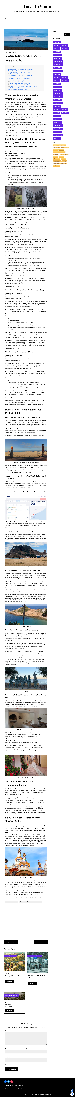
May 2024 (56, 112)
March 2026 (57, 52)
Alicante (61, 149)
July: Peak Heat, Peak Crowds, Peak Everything (21, 75)
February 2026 (57, 55)
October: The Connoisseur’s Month (18, 77)
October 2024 (57, 100)
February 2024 (57, 119)
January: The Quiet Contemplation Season (20, 72)
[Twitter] (8, 1081)
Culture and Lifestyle (34, 18)
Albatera (62, 147)
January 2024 (57, 122)
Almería (63, 152)
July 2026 (56, 45)
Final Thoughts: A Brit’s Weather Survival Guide (19, 89)
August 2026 (57, 42)
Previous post (10, 942)
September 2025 (58, 71)
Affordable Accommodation (59, 145)
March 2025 (57, 84)
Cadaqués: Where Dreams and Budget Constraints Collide (24, 86)
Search (54, 31)
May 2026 (56, 48)
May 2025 (56, 80)
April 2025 (64, 80)
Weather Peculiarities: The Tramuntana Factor (19, 87)
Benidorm (56, 163)
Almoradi (56, 154)
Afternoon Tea (56, 147)
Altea (61, 154)
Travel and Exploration (50, 18)
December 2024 (58, 93)
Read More (9, 981)
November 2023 (57, 128)
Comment (8, 1031)
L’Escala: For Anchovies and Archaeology (19, 84)
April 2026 (64, 48)
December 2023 (58, 125)
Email (28, 1049)
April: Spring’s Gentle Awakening (18, 74)
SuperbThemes (47, 1094)
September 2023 (58, 135)
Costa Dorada (10, 103)
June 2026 (64, 45)
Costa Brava (38, 902)
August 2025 (57, 74)
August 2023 (57, 138)
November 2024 (57, 96)
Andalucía (66, 154)
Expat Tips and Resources (66, 18)
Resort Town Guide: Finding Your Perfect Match (19, 78)
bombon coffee (56, 165)
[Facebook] (5, 1081)
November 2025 (57, 64)
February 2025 (57, 87)
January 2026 (57, 58)
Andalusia (55, 156)
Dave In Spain (37, 6)
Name (7, 1049)
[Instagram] (11, 1081)
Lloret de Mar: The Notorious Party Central (20, 80)
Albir (67, 147)
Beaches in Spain (57, 161)
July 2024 (56, 109)
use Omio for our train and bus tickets (35, 492)
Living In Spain (6, 18)
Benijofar (63, 163)
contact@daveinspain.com (17, 1085)
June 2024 (64, 109)
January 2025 (57, 90)
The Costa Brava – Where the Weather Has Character (21, 69)
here (8, 1088)
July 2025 (56, 77)
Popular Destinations (12, 902)
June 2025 (64, 77)
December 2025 (58, 61)
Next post (41, 942)
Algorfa (55, 149)
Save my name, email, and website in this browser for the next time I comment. (25, 1065)
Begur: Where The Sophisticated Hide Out (20, 83)
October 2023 (57, 132)
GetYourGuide (15, 135)
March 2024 (57, 116)
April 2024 (64, 112)
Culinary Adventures (20, 18)
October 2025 (57, 68)
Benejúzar (64, 161)
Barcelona (56, 159)
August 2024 (57, 106)
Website (7, 1057)
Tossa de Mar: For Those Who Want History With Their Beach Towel (26, 81)
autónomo (61, 156)
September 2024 (58, 103)
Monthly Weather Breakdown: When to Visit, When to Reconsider (23, 70)
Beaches (64, 159)
